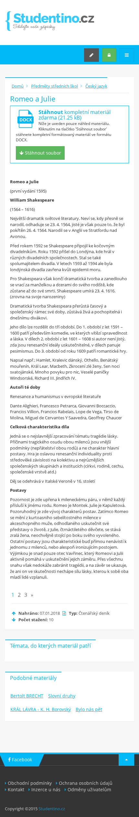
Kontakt (16, 789)
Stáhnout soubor (42, 153)
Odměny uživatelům (89, 789)
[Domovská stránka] (49, 21)
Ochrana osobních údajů (85, 783)
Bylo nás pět (89, 709)
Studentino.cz (51, 809)
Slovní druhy (61, 696)
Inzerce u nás (45, 789)
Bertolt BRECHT (26, 696)
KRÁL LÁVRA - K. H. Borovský (40, 709)
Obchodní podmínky (30, 783)
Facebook (21, 759)
